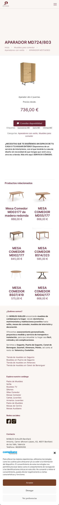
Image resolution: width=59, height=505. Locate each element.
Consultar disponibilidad (31, 123)
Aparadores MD (23, 128)
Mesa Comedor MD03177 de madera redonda (16, 212)
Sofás (8, 384)
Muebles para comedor (24, 47)
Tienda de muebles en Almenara (20, 362)
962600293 (20, 447)
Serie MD (36, 128)
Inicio (7, 47)
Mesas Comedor (13, 395)
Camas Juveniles (13, 397)
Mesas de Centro (14, 406)
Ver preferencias (29, 498)
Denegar (29, 490)
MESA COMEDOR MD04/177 (42, 291)
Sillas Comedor (13, 392)
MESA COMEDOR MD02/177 (16, 251)
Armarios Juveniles (14, 400)
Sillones (9, 389)
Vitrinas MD (47, 128)
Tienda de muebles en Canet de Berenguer (25, 365)
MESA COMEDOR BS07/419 (16, 291)
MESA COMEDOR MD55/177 (42, 212)
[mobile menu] (55, 4)
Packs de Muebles (14, 381)
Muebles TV (11, 387)
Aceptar (29, 483)
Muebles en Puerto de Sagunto (20, 360)
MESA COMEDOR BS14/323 (42, 251)
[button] (54, 452)
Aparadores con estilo (14, 50)
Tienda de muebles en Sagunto (20, 357)
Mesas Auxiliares (13, 408)
